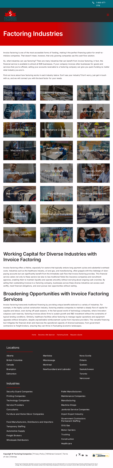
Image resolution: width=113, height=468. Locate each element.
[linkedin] (87, 455)
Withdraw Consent (53, 454)
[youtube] (83, 455)
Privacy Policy (39, 454)
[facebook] (76, 455)
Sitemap (13, 457)
